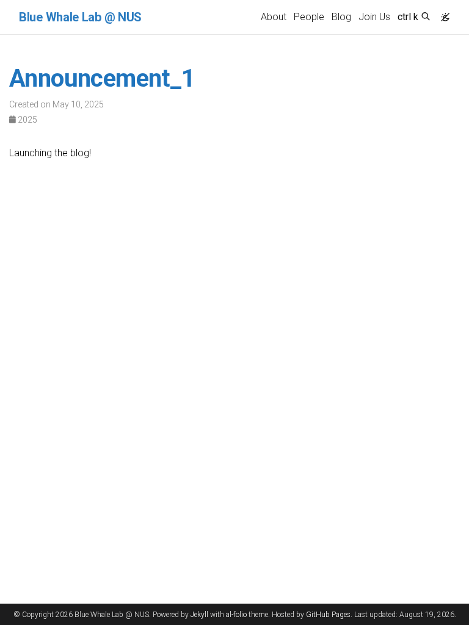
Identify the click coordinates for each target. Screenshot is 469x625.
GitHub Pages (328, 614)
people (309, 17)
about (273, 17)
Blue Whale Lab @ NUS (80, 17)
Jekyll (199, 614)
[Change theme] (442, 13)
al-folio (236, 614)
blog (341, 17)
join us (374, 17)
